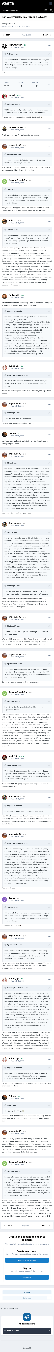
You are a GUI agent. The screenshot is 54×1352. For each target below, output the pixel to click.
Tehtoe (12, 433)
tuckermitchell (16, 127)
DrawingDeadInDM (18, 180)
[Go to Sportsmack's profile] (4, 524)
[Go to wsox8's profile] (4, 96)
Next (45, 35)
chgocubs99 (9, 24)
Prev (8, 35)
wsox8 (12, 95)
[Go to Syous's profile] (4, 899)
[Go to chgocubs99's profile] (4, 146)
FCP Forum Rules (11, 1331)
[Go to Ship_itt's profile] (4, 221)
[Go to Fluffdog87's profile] (4, 296)
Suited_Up (14, 366)
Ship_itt (12, 220)
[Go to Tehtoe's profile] (4, 434)
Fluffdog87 (14, 295)
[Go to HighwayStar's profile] (4, 46)
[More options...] (49, 45)
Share (27, 1292)
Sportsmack (15, 523)
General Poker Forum (22, 26)
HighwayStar (15, 44)
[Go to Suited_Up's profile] (4, 367)
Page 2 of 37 (27, 35)
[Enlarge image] (41, 117)
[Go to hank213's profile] (4, 757)
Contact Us (27, 1348)
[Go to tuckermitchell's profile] (4, 128)
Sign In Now (27, 1277)
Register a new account (27, 1260)
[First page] (3, 35)
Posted (16, 47)
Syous (12, 898)
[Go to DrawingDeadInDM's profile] (4, 181)
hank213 (13, 756)
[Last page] (50, 35)
